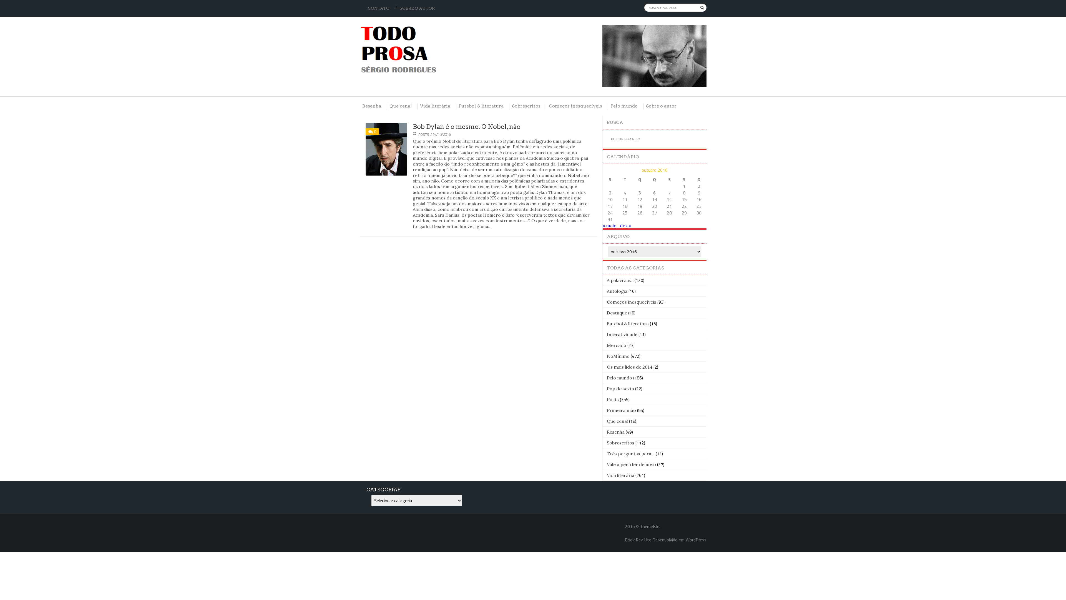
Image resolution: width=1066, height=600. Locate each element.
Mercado (616, 345)
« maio (610, 225)
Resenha (371, 106)
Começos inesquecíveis (575, 106)
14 (669, 199)
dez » (625, 225)
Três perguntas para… (631, 453)
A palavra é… (620, 280)
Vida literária (435, 106)
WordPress (696, 539)
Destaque (617, 313)
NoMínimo (618, 356)
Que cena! (400, 106)
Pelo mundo (624, 106)
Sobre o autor (417, 8)
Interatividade (622, 334)
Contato (378, 8)
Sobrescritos (526, 106)
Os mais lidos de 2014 (629, 367)
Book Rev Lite (638, 539)
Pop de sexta (620, 388)
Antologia (617, 291)
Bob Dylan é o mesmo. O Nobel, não (467, 127)
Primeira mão (621, 410)
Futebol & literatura (481, 106)
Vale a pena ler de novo (631, 464)
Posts (423, 134)
